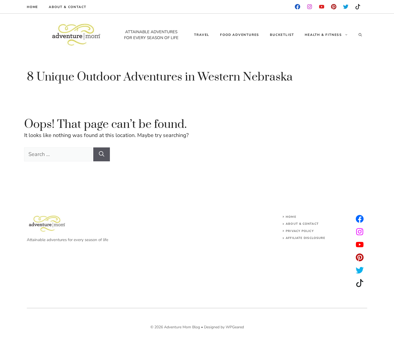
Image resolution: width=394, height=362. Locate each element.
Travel (201, 35)
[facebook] (297, 6)
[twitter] (360, 232)
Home (32, 7)
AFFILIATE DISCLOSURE (305, 238)
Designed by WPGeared (224, 327)
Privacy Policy (300, 231)
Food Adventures (239, 35)
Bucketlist (282, 35)
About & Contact (67, 7)
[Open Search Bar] (360, 35)
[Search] (101, 154)
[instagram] (333, 6)
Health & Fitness (323, 35)
